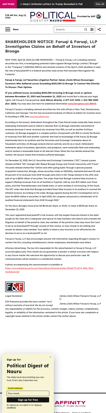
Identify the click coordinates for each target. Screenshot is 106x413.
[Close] (50, 357)
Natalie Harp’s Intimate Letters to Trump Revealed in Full (47, 4)
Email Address (15, 388)
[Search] (86, 29)
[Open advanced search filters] (92, 29)
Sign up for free (28, 399)
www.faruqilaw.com (39, 116)
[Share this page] (99, 29)
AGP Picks (8, 4)
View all (100, 4)
